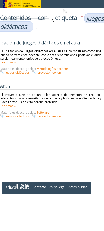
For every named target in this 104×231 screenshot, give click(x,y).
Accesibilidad (78, 187)
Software (43, 112)
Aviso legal (57, 187)
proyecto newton (49, 72)
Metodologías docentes (53, 69)
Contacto (39, 187)
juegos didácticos (17, 72)
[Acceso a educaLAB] (17, 184)
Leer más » (8, 62)
